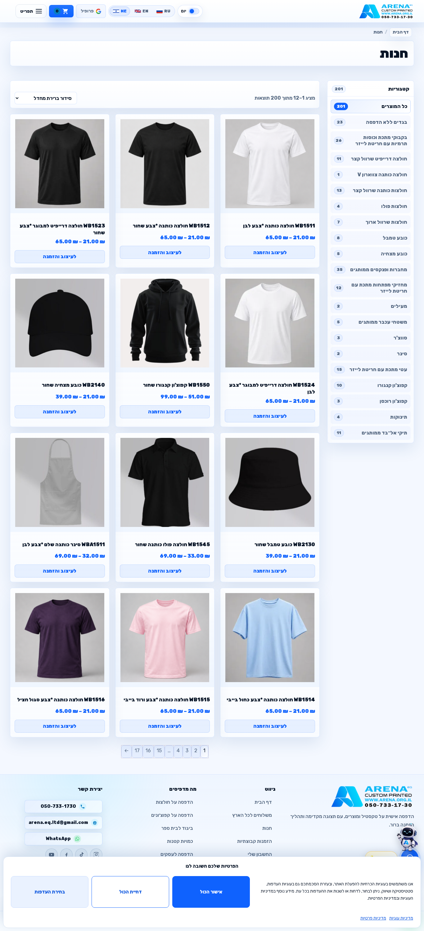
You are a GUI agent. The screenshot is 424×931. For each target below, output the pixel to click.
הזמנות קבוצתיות (254, 841)
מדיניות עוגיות (401, 918)
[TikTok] (81, 854)
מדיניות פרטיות (373, 918)
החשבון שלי (260, 854)
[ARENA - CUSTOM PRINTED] (386, 11)
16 (148, 750)
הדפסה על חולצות (174, 802)
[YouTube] (51, 854)
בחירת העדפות (49, 892)
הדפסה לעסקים (176, 854)
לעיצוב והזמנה (270, 252)
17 (137, 750)
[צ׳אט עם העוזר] (407, 837)
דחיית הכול (130, 892)
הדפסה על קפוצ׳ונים (172, 815)
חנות (267, 828)
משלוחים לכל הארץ (252, 815)
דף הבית (401, 32)
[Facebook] (66, 854)
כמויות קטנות (180, 841)
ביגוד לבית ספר (177, 828)
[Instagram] (96, 854)
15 (159, 750)
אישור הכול (211, 892)
